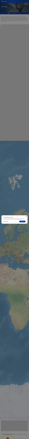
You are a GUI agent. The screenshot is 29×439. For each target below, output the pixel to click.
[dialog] (14, 219)
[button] (6, 221)
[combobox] (26, 216)
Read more (20, 219)
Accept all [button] (22, 221)
